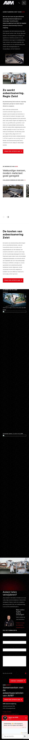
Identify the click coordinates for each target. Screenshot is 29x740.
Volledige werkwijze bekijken (13, 180)
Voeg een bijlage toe (9, 670)
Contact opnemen (17, 681)
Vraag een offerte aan (12, 151)
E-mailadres (6, 640)
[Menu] (24, 3)
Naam (5, 632)
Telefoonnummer (8, 647)
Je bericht (6, 655)
